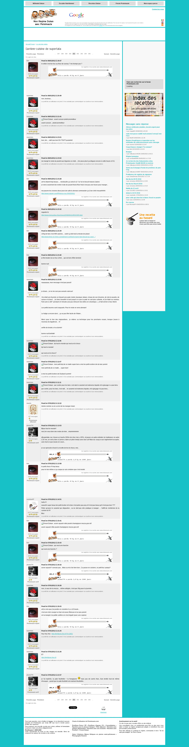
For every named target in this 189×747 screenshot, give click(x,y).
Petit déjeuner (101, 727)
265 (89, 53)
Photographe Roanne (79, 736)
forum (51, 721)
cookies (100, 25)
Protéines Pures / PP (79, 725)
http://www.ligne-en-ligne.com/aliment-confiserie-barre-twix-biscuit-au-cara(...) (68, 237)
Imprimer (103, 712)
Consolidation (110, 725)
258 (62, 53)
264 (85, 53)
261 (74, 53)
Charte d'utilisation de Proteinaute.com (85, 721)
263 (81, 53)
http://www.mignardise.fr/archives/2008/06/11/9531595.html (62, 215)
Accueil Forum (30, 44)
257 (58, 53)
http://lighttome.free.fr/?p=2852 (62, 634)
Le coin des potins (42, 44)
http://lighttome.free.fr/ (48, 657)
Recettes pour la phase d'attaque (83, 727)
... (55, 53)
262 (78, 53)
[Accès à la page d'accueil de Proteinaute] (44, 19)
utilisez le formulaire (62, 726)
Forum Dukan (84, 730)
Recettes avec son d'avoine (96, 728)
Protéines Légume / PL (96, 725)
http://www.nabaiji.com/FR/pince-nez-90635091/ (58, 193)
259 (66, 53)
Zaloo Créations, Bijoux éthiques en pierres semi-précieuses (93, 734)
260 (70, 53)
